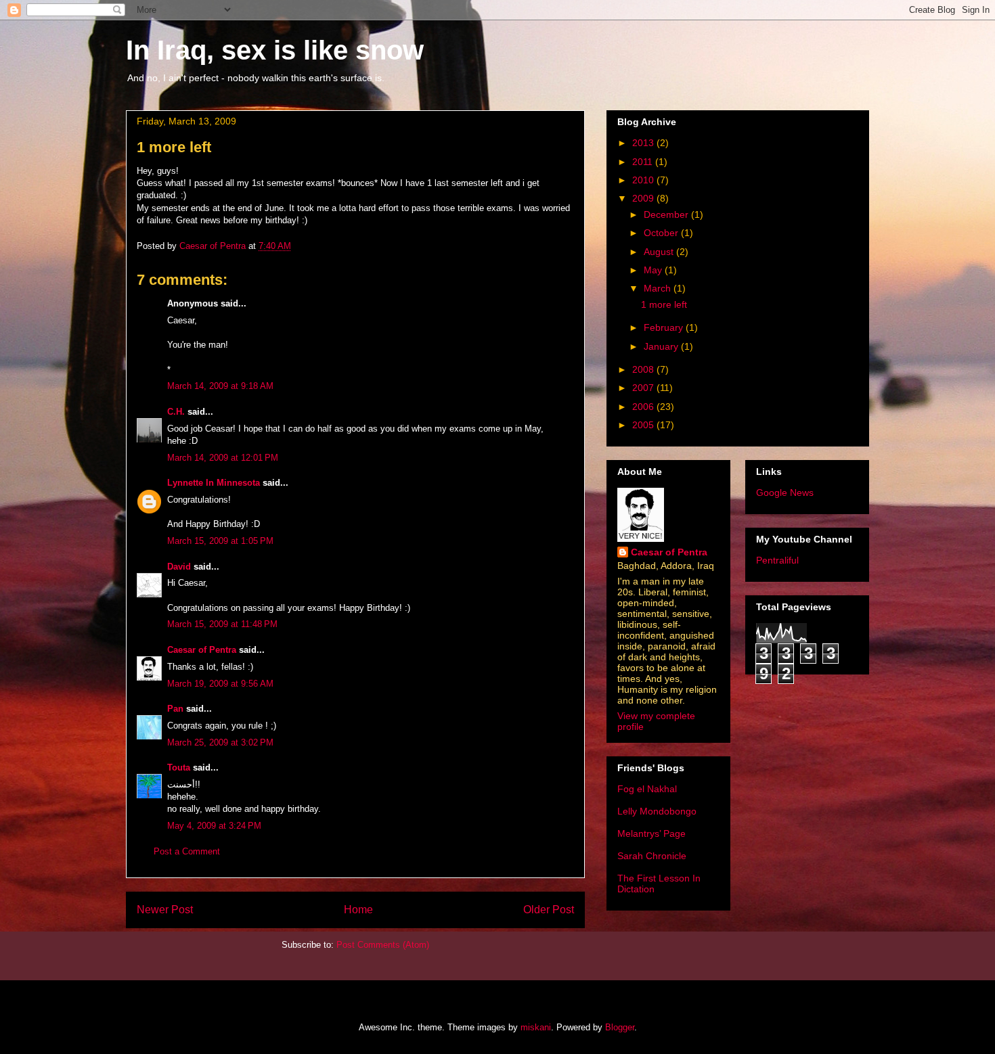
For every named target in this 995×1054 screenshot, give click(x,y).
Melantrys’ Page (651, 833)
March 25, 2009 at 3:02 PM (220, 742)
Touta (178, 767)
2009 (644, 198)
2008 (644, 369)
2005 (644, 424)
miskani (536, 1027)
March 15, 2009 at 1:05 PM (220, 541)
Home (358, 909)
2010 (644, 180)
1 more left (664, 304)
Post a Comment (187, 851)
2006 (644, 406)
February (665, 327)
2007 (644, 387)
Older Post (548, 909)
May (654, 270)
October (662, 232)
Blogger (619, 1027)
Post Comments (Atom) (382, 945)
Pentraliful (777, 560)
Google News (785, 492)
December (667, 214)
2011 (643, 161)
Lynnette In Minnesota (213, 483)
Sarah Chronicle (651, 855)
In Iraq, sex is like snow (275, 50)
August (660, 251)
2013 (644, 142)
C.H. (176, 412)
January (662, 346)
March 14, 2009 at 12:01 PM (222, 458)
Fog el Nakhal (647, 788)
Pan (175, 709)
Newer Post (165, 909)
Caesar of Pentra (201, 650)
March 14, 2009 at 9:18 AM (220, 386)
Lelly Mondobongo (656, 811)
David (179, 567)
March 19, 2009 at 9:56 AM (220, 684)
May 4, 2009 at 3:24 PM (214, 826)
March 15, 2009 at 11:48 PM (222, 624)
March (658, 288)
